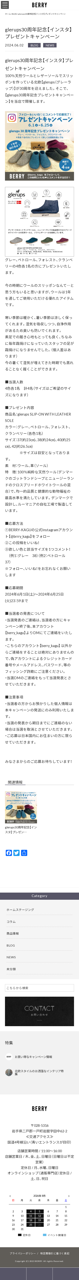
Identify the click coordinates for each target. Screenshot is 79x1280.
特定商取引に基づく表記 (54, 1253)
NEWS (50, 45)
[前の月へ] (10, 1195)
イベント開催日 (57, 1235)
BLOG (34, 45)
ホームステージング (20, 909)
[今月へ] (22, 1192)
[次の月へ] (69, 1195)
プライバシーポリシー (23, 1253)
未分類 (11, 969)
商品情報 (13, 933)
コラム (11, 921)
